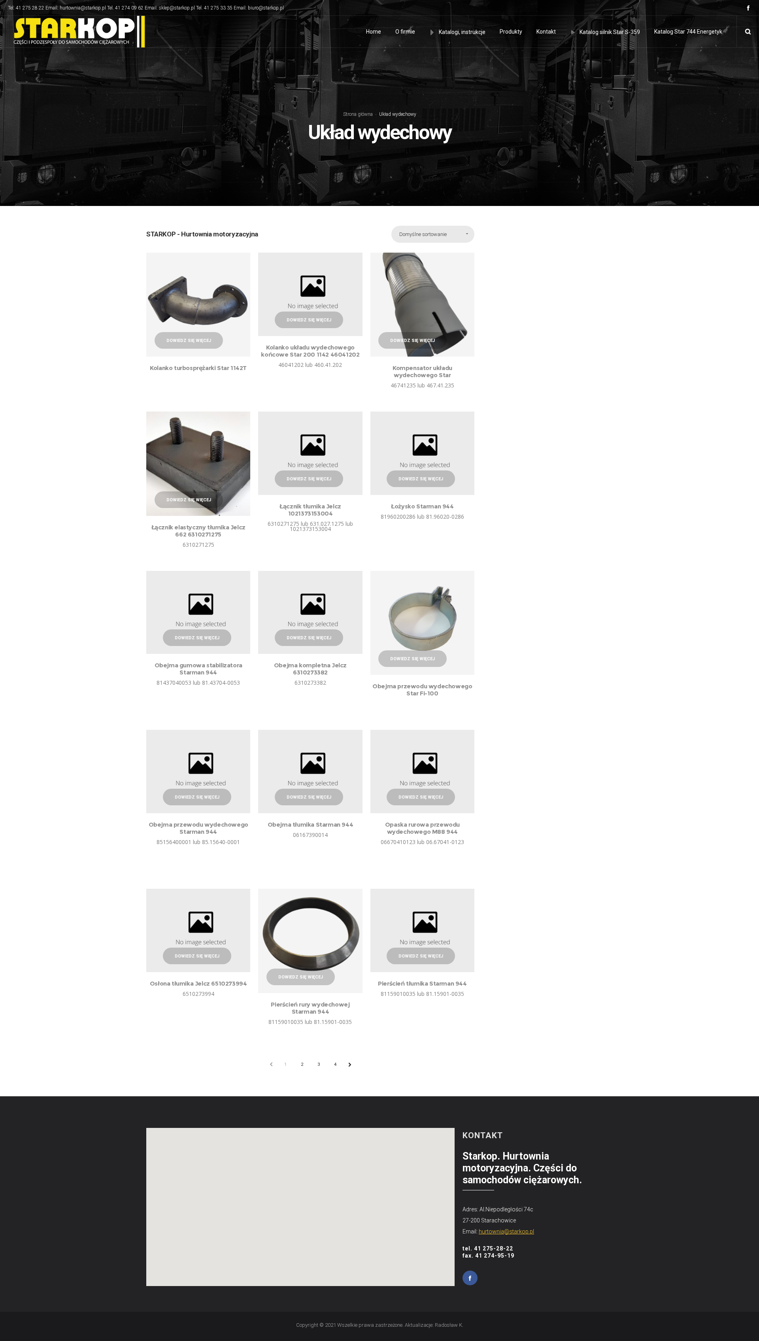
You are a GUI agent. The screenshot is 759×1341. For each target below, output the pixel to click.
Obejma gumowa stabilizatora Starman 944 (198, 668)
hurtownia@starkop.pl (506, 1231)
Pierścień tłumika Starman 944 (422, 983)
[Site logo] (77, 31)
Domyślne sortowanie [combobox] (423, 234)
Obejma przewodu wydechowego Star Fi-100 (422, 689)
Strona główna (358, 114)
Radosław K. (449, 1325)
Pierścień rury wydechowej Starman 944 (310, 1008)
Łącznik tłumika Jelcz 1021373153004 (310, 509)
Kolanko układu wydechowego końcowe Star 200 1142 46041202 (310, 351)
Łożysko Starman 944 (422, 506)
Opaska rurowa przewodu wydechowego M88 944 (422, 828)
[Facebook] (748, 8)
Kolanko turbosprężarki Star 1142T (198, 368)
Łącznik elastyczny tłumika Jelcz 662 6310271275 (198, 530)
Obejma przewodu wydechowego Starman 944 (198, 828)
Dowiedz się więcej (188, 340)
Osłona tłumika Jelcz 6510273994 (198, 983)
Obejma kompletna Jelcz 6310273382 (310, 668)
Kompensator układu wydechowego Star (422, 371)
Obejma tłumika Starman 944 (310, 824)
